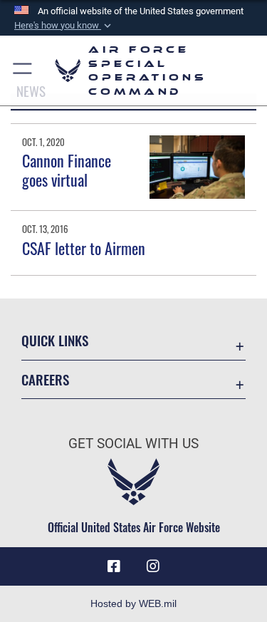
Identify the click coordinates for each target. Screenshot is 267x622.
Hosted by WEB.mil (133, 603)
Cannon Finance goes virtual (66, 169)
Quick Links (54, 340)
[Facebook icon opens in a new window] (114, 566)
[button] (64, 26)
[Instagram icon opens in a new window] (153, 566)
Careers (45, 379)
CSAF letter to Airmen (83, 248)
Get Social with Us (133, 443)
